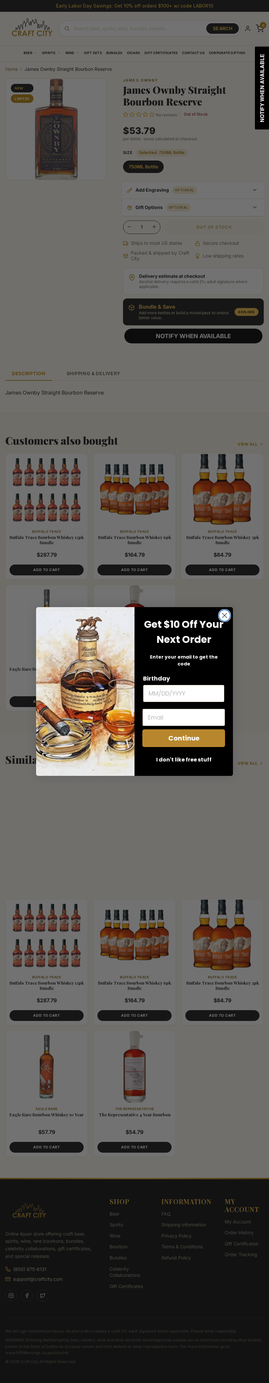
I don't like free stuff (184, 759)
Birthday (156, 678)
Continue (183, 738)
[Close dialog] (224, 615)
